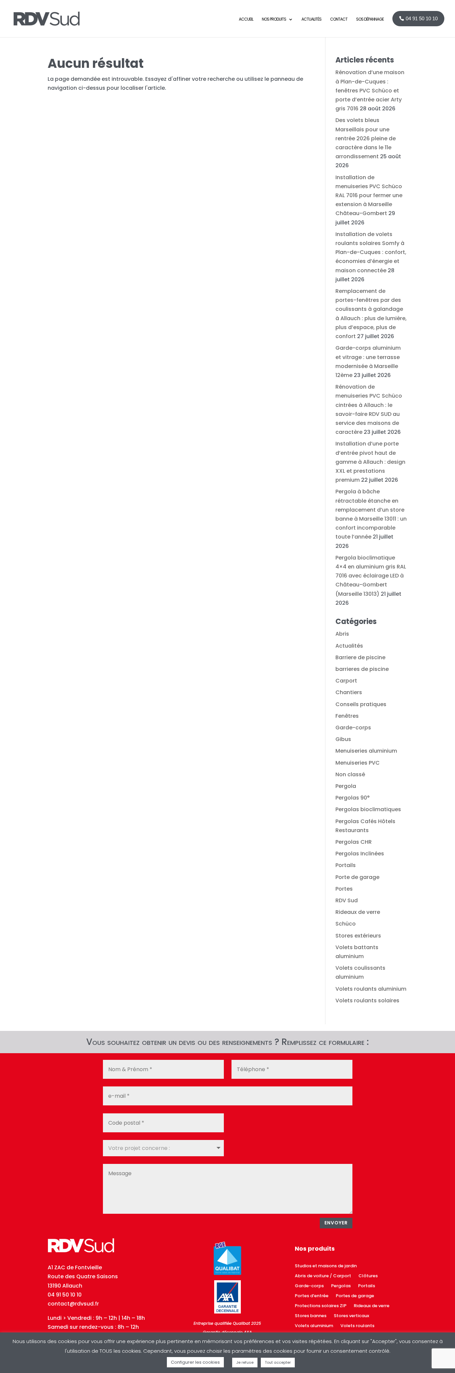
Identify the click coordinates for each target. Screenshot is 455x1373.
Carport (346, 681)
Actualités (349, 646)
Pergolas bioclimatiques (368, 809)
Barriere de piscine (360, 657)
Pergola (345, 786)
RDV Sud (346, 900)
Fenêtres (347, 716)
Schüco (345, 924)
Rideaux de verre (357, 912)
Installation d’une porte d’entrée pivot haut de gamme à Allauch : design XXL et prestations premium (370, 462)
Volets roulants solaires (367, 1000)
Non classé (350, 774)
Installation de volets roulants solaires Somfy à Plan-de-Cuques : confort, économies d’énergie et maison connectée (370, 252)
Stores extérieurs (358, 935)
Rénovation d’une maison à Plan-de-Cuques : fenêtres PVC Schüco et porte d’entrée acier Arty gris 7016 (369, 90)
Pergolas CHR (353, 842)
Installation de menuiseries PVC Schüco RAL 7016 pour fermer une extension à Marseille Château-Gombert (368, 195)
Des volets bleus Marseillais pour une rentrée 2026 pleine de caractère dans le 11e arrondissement (365, 138)
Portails (345, 865)
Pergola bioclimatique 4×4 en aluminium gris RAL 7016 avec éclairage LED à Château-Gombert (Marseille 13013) (370, 576)
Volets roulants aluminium (370, 989)
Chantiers (348, 692)
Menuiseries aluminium (366, 751)
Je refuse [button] (244, 1362)
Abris (342, 634)
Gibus (343, 739)
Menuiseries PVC (357, 763)
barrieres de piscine (362, 669)
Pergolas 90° (352, 798)
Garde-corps (353, 727)
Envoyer (336, 1222)
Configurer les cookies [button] (195, 1362)
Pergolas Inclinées (359, 853)
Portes (344, 889)
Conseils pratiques (360, 704)
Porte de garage (357, 877)
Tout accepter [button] (278, 1362)
